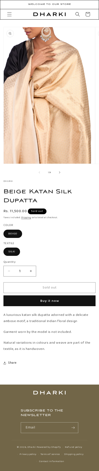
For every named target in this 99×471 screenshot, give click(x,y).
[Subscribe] (73, 427)
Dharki (31, 447)
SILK (14, 252)
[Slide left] (39, 172)
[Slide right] (60, 172)
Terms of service (50, 454)
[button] (9, 14)
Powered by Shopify (49, 447)
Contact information (51, 461)
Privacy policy (28, 454)
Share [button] (12, 362)
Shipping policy (74, 454)
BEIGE (15, 234)
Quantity (9, 262)
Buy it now (49, 301)
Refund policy (73, 447)
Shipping (26, 217)
